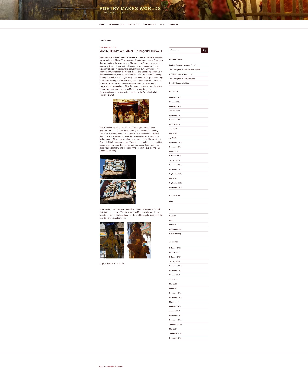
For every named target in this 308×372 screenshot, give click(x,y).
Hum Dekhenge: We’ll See (179, 83)
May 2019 (173, 133)
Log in (171, 220)
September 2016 (175, 183)
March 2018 (173, 151)
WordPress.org (175, 234)
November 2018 (175, 147)
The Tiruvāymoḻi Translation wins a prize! (184, 70)
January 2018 (174, 160)
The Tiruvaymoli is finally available (182, 79)
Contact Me (173, 24)
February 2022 (175, 97)
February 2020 (175, 106)
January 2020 (174, 111)
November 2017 (175, 169)
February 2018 (175, 156)
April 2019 (173, 138)
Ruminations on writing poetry (180, 74)
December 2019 (175, 115)
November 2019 (175, 120)
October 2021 (174, 102)
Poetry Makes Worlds (130, 8)
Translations (149, 24)
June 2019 (173, 129)
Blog (162, 24)
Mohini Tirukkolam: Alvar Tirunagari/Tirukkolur (130, 51)
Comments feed (175, 229)
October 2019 (174, 124)
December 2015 (175, 187)
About (101, 24)
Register (172, 216)
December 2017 (175, 165)
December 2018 (175, 142)
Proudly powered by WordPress (111, 366)
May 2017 (173, 178)
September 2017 (175, 174)
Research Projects (116, 24)
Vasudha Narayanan (129, 57)
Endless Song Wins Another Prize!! (182, 65)
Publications (134, 24)
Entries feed (173, 225)
